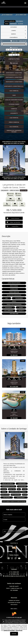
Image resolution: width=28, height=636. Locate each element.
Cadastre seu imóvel (14, 600)
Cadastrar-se (14, 543)
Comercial (14, 108)
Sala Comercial (13, 126)
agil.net (19, 617)
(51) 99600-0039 (7, 15)
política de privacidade (9, 630)
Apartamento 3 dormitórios (14, 81)
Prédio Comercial (14, 122)
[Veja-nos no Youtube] (19, 558)
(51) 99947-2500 (21, 15)
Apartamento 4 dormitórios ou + (14, 86)
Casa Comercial (14, 90)
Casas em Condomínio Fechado (14, 99)
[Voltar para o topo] (3, 621)
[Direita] (26, 160)
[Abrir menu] (25, 3)
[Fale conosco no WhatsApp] (12, 558)
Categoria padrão (14, 104)
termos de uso (19, 630)
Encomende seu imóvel (14, 602)
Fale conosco (14, 604)
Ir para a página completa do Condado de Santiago (14, 501)
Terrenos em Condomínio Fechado (14, 131)
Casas (14, 95)
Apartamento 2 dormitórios (14, 77)
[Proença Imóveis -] (14, 548)
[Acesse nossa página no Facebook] (8, 558)
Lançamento (14, 113)
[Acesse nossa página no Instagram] (15, 558)
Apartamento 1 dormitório (14, 72)
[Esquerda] (1, 160)
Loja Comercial (14, 117)
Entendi (14, 633)
